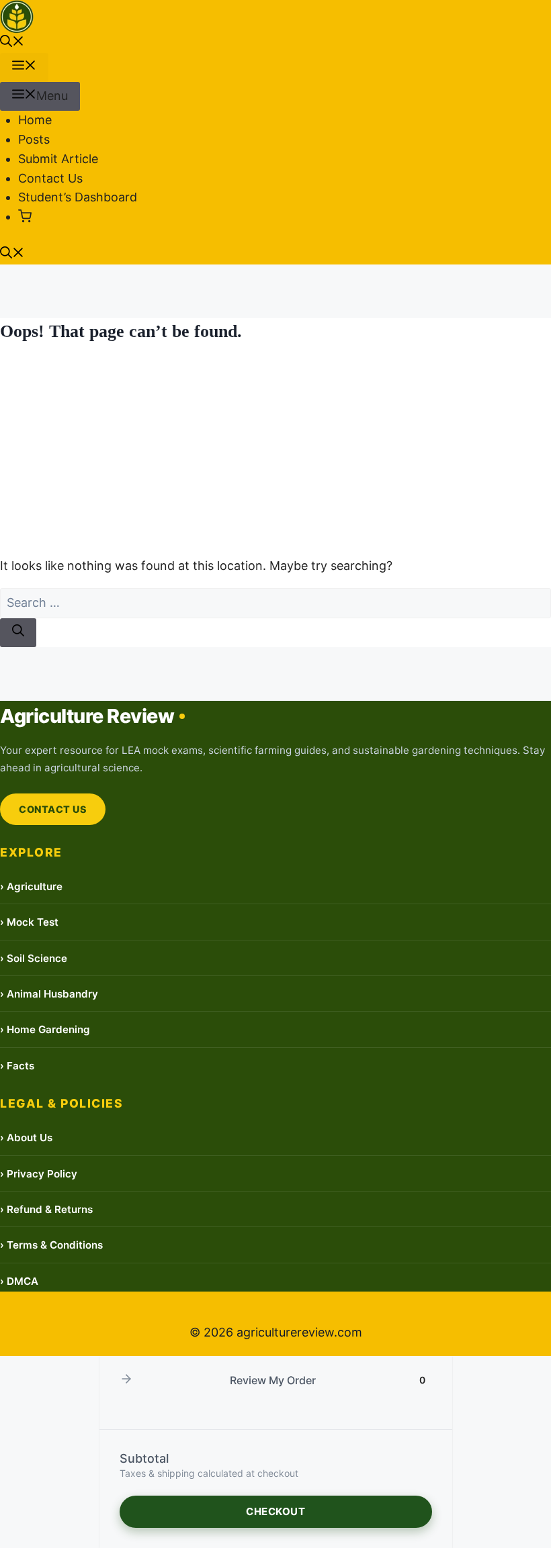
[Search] (18, 632)
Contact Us (50, 178)
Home (35, 120)
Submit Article (58, 159)
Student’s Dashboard (77, 197)
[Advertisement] (275, 450)
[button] (12, 43)
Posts (34, 139)
